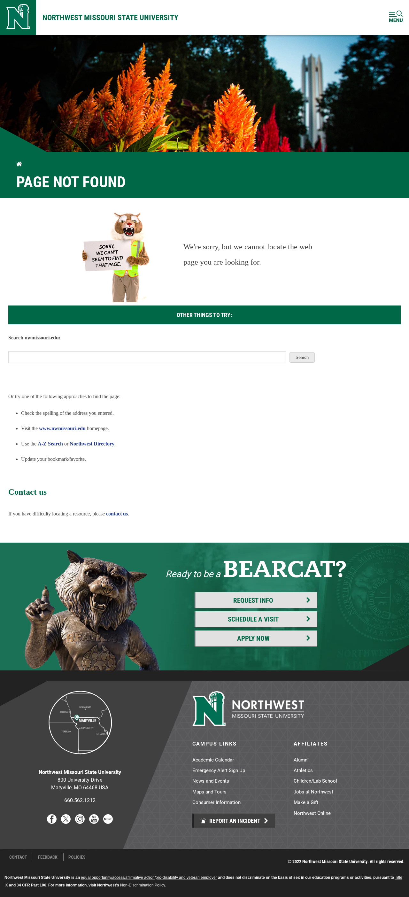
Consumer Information (216, 802)
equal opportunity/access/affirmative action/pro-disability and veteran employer (149, 877)
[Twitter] (66, 821)
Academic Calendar (213, 759)
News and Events (210, 780)
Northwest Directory (92, 443)
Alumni (301, 759)
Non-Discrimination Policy (142, 885)
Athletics (303, 770)
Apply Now (253, 638)
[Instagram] (80, 821)
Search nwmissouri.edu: (34, 337)
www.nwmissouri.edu (62, 428)
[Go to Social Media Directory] (108, 821)
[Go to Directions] (80, 759)
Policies (77, 857)
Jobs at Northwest (313, 791)
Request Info (253, 600)
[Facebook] (52, 821)
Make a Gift (306, 802)
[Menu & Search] (396, 17)
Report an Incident (234, 820)
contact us (117, 513)
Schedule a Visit (253, 619)
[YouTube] (94, 821)
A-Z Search (50, 443)
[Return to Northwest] (18, 17)
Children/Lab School (315, 780)
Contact (18, 857)
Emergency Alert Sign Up (218, 770)
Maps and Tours (209, 791)
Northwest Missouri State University (110, 17)
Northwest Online (312, 813)
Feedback (48, 857)
